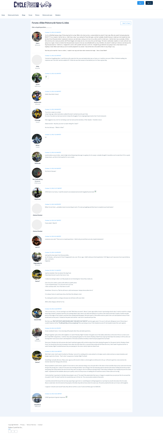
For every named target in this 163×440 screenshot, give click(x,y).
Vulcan (37, 84)
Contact (40, 424)
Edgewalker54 (38, 263)
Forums (35, 23)
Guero (37, 43)
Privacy (22, 424)
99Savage (37, 120)
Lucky (37, 339)
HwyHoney (37, 199)
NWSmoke (37, 163)
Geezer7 (37, 281)
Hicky (37, 66)
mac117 (37, 247)
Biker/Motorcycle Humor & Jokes (54, 23)
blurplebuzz (37, 404)
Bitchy (37, 145)
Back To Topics (126, 23)
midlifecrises (37, 102)
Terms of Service (31, 424)
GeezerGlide (37, 319)
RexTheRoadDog (38, 179)
